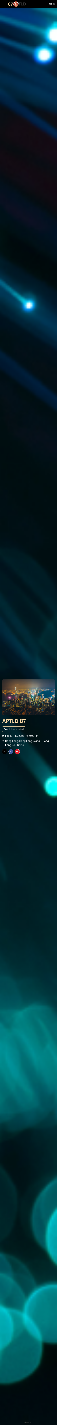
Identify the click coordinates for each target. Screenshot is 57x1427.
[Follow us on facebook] (10, 751)
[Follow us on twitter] (4, 751)
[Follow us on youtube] (17, 751)
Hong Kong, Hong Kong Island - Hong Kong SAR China (27, 743)
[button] (4, 4)
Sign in (52, 4)
